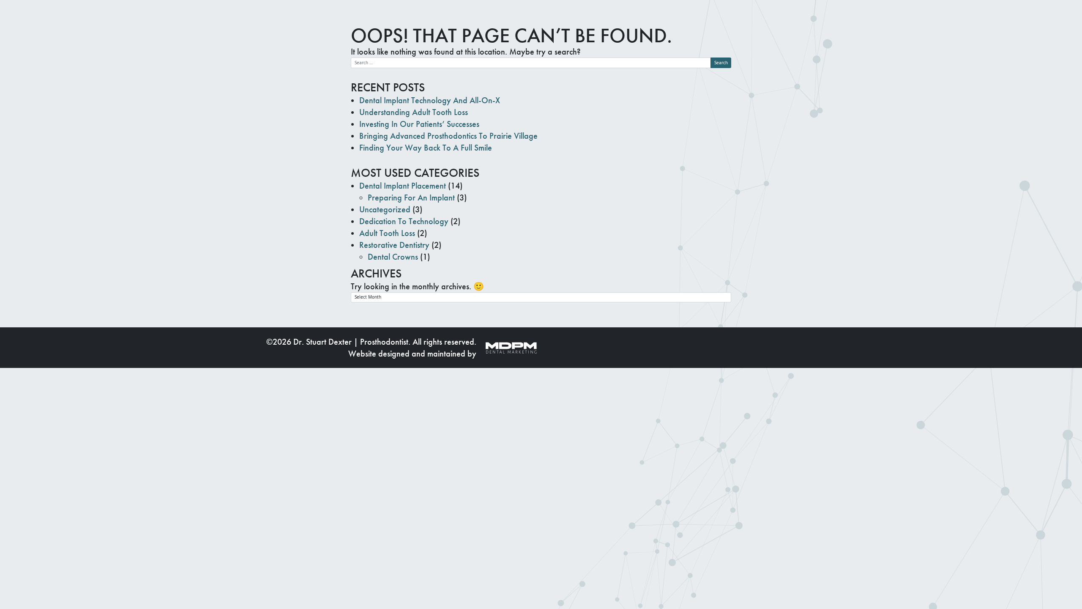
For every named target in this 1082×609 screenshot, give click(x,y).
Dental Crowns (393, 257)
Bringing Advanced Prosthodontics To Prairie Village (448, 136)
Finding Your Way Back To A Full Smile (425, 148)
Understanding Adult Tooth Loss (413, 112)
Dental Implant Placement (402, 186)
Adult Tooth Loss (387, 233)
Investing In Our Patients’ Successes (419, 124)
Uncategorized (384, 209)
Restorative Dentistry (394, 245)
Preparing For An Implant (411, 197)
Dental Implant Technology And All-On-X (429, 100)
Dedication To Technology (403, 221)
